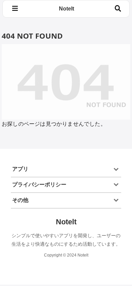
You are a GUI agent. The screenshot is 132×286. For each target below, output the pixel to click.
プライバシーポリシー (39, 184)
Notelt (66, 9)
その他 (20, 200)
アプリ (20, 169)
